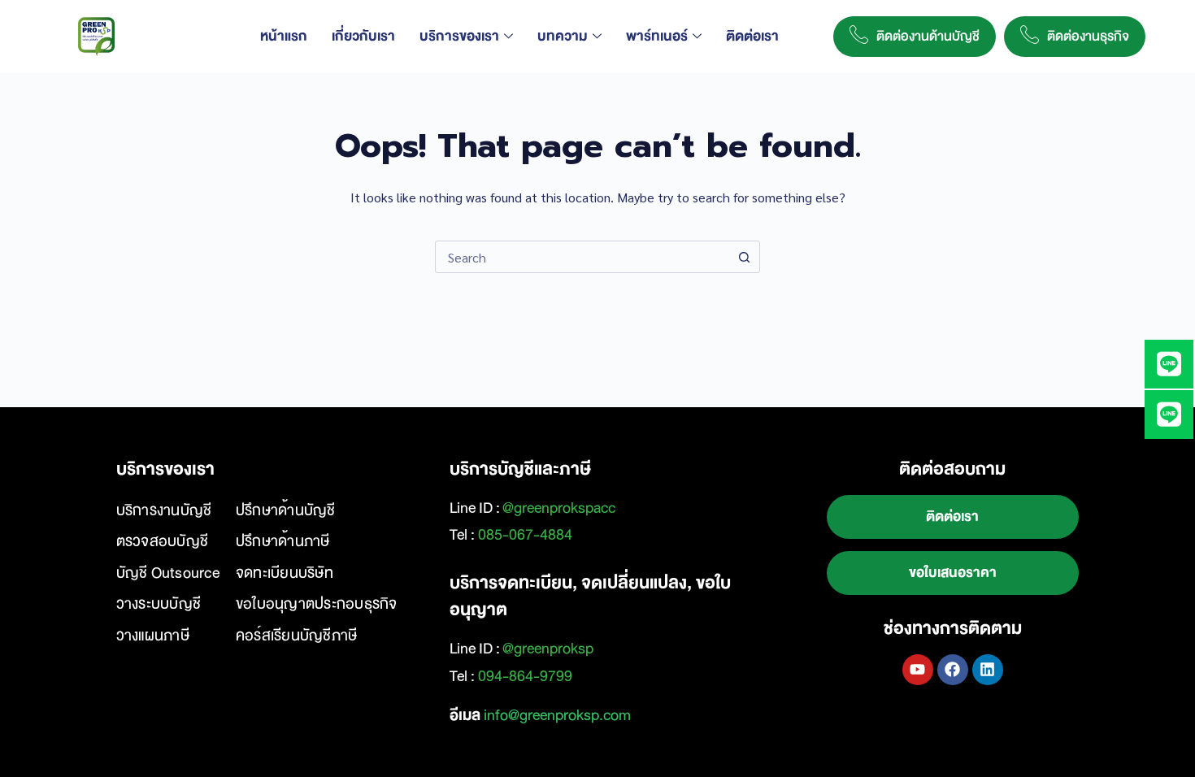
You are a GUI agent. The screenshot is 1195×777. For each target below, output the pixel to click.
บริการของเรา (459, 36)
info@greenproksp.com (557, 715)
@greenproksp (547, 649)
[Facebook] (952, 669)
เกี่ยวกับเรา (363, 36)
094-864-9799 (525, 676)
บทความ (562, 36)
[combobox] (582, 257)
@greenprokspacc (558, 508)
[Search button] (743, 256)
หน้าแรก (283, 36)
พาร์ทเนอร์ (657, 36)
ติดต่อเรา (752, 36)
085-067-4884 (525, 535)
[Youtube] (917, 669)
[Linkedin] (987, 669)
